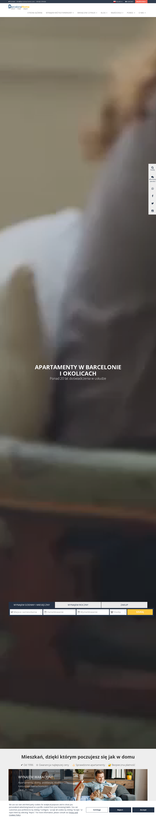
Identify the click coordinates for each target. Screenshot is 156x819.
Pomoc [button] (130, 13)
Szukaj (140, 612)
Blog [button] (103, 13)
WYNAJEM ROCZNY (78, 604)
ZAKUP (124, 604)
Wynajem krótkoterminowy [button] (59, 13)
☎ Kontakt (129, 1)
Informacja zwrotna (152, 180)
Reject (120, 810)
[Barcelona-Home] (19, 5)
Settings (97, 810)
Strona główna (34, 13)
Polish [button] (118, 1)
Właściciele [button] (140, 1)
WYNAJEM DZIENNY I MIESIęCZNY (32, 604)
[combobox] (26, 612)
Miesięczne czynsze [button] (86, 13)
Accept (143, 810)
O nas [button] (141, 13)
